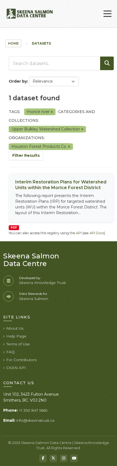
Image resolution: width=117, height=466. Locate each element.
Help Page (16, 336)
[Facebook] (43, 458)
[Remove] (52, 112)
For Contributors (21, 360)
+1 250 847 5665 (33, 410)
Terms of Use (18, 344)
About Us (14, 328)
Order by (18, 81)
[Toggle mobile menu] (107, 14)
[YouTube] (74, 458)
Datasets (41, 43)
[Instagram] (63, 458)
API (79, 233)
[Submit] (107, 63)
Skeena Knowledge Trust (42, 282)
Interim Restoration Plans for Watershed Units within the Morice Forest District (60, 184)
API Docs (97, 233)
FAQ (10, 352)
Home (13, 43)
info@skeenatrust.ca (35, 420)
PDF (14, 227)
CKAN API (16, 367)
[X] (53, 458)
